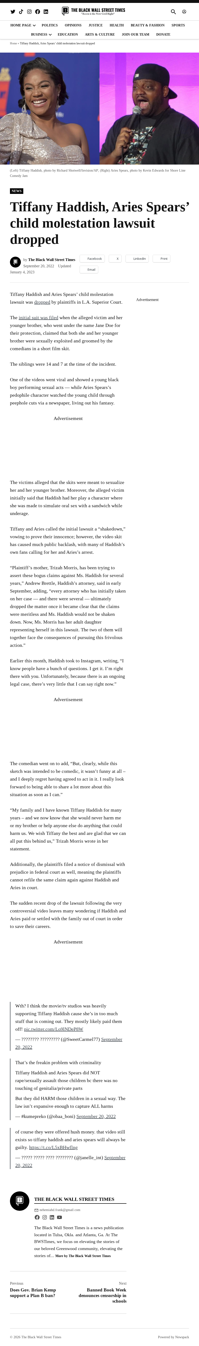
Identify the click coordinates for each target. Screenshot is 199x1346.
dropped (42, 302)
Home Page (20, 25)
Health (117, 25)
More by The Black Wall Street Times (83, 1256)
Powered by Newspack (173, 1337)
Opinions (73, 25)
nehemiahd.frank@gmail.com (60, 1210)
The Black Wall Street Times (51, 260)
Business (39, 34)
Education (68, 34)
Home (13, 43)
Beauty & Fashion (148, 25)
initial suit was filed (38, 317)
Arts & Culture (100, 34)
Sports (178, 25)
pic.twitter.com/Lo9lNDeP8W (53, 1029)
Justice (96, 25)
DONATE (163, 34)
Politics (50, 25)
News (17, 191)
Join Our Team (135, 34)
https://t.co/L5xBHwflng (53, 1147)
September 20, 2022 (96, 1116)
